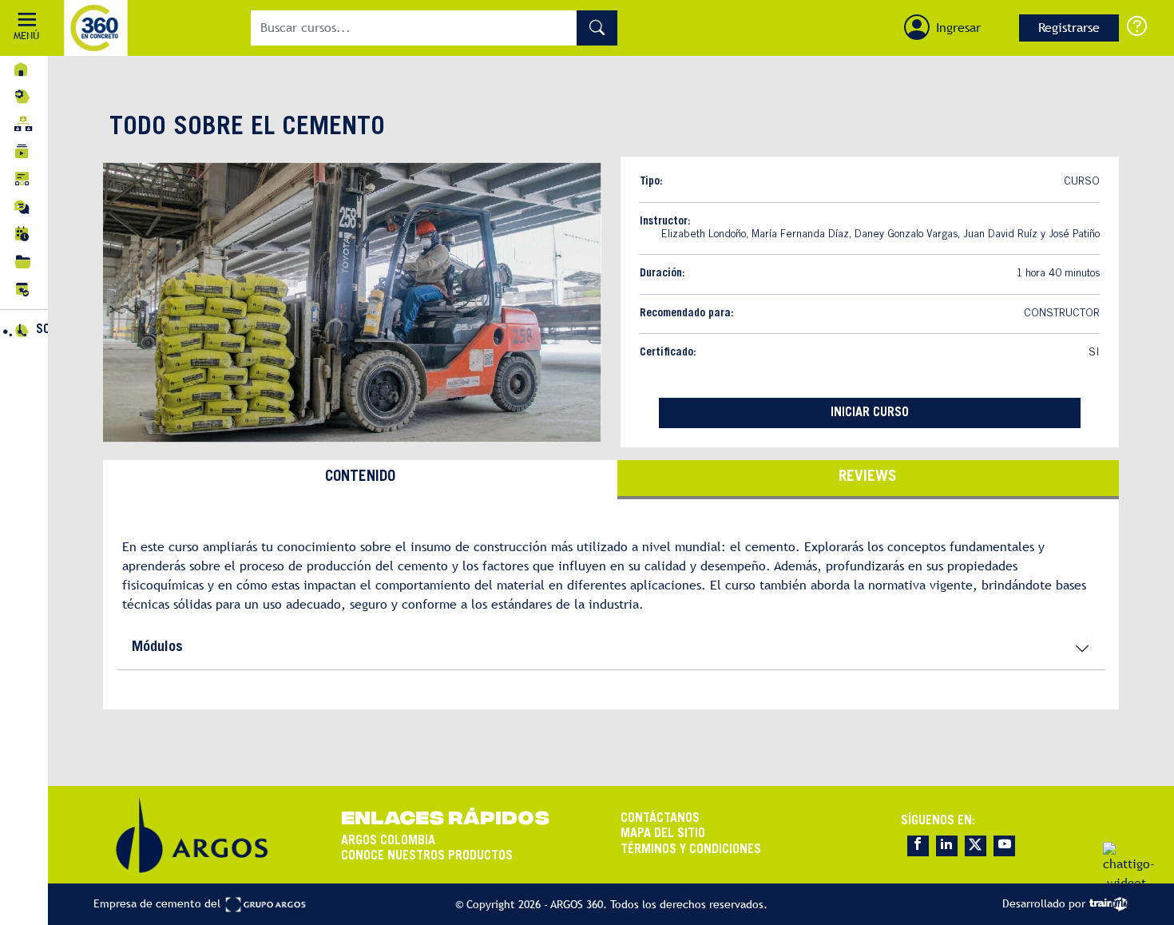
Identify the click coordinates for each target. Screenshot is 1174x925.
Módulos (157, 648)
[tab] (360, 479)
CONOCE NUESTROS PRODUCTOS (427, 856)
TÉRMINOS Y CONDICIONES (691, 850)
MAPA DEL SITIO (663, 834)
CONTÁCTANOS (660, 818)
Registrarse (1069, 27)
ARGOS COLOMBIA (388, 841)
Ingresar (958, 27)
